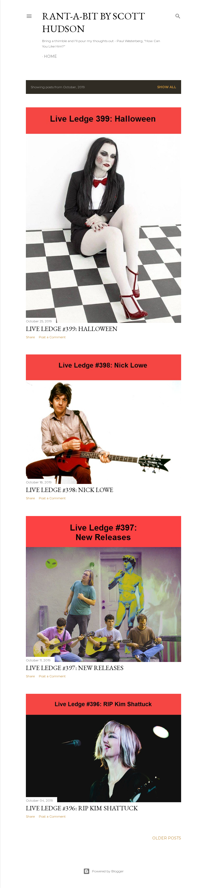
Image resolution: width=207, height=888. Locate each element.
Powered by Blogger (108, 871)
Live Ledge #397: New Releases (74, 668)
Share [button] (30, 337)
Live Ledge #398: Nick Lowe (69, 490)
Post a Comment (52, 337)
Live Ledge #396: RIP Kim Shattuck (82, 808)
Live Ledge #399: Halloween (72, 329)
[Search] (178, 15)
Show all (166, 87)
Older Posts (166, 838)
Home (50, 56)
